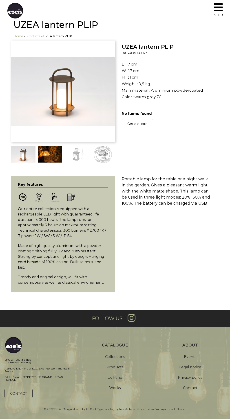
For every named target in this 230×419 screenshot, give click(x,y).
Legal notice (190, 367)
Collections (115, 357)
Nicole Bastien (177, 409)
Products (33, 36)
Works (115, 388)
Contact (190, 388)
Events (190, 357)
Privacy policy (190, 377)
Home (18, 36)
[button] (137, 123)
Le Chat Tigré (95, 409)
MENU (218, 15)
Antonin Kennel (135, 409)
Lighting (115, 377)
